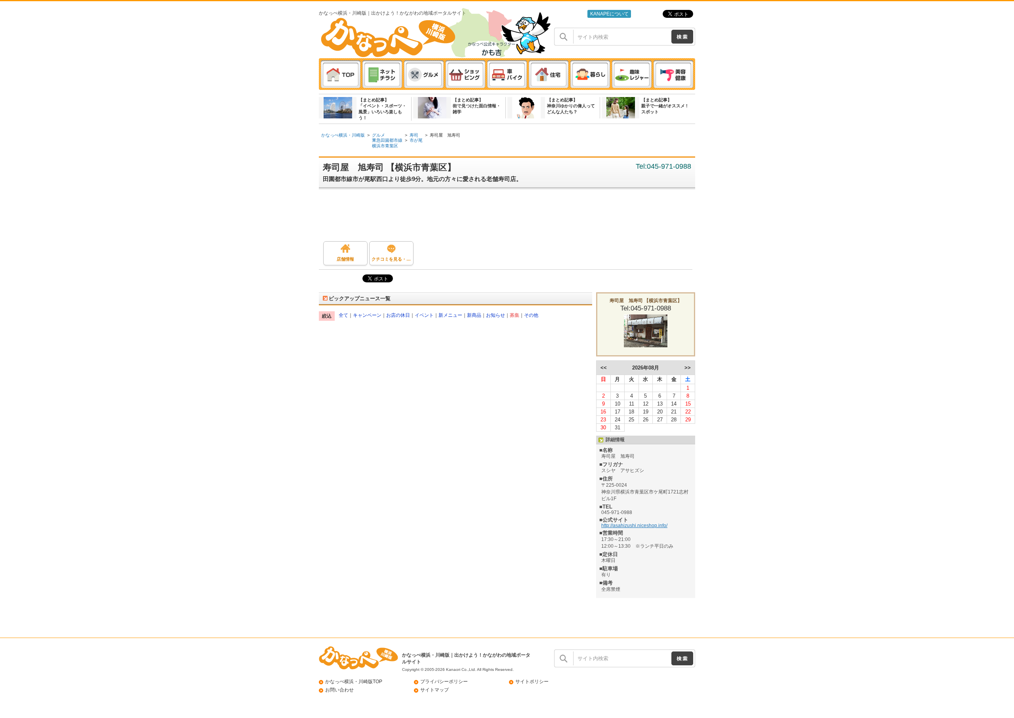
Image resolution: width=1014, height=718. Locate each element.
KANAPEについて (609, 14)
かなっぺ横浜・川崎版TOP (353, 681)
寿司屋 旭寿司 (445, 135)
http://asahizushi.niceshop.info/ (634, 525)
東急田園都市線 (387, 140)
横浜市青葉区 (385, 145)
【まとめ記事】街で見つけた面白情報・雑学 (477, 105)
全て (343, 315)
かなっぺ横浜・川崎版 (343, 135)
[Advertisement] (511, 217)
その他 (531, 315)
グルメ (378, 135)
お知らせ (495, 315)
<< (603, 368)
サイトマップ (434, 690)
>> (687, 368)
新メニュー (450, 315)
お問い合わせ (339, 690)
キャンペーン (367, 315)
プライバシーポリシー (444, 681)
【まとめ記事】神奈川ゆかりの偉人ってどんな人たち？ (571, 105)
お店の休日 (398, 315)
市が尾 (416, 140)
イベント (424, 315)
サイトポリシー (532, 681)
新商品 (474, 315)
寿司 (414, 135)
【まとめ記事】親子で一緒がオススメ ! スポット (664, 105)
